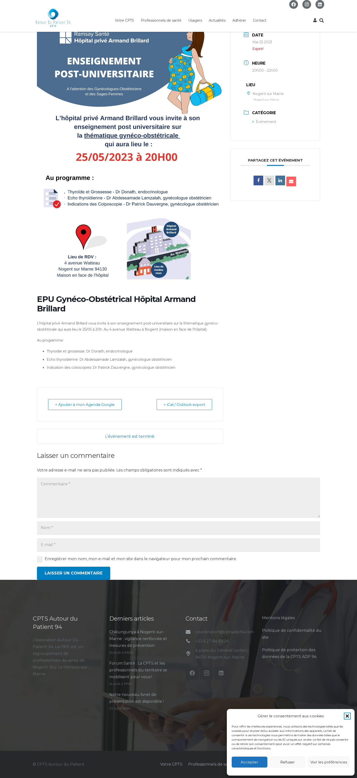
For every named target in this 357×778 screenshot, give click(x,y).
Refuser (287, 762)
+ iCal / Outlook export (184, 404)
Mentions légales (278, 618)
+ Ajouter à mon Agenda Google (85, 404)
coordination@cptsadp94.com (224, 632)
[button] (347, 716)
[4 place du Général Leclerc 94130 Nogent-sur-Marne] (190, 653)
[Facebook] (293, 4)
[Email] (291, 181)
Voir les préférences (328, 762)
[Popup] (315, 20)
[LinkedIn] (319, 4)
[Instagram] (306, 4)
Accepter (249, 762)
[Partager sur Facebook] (258, 180)
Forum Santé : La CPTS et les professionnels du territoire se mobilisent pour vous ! (138, 670)
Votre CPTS (171, 764)
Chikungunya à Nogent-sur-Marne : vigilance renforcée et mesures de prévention (138, 639)
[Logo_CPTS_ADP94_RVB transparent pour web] (53, 18)
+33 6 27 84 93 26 (212, 641)
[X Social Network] (269, 180)
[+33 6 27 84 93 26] (190, 641)
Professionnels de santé (211, 764)
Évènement (266, 122)
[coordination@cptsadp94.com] (190, 632)
